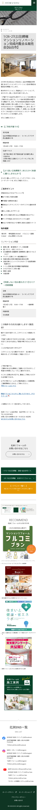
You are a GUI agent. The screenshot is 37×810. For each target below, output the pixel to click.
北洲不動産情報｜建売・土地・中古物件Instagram (18, 757)
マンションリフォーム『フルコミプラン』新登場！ (14, 563)
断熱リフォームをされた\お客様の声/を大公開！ (14, 669)
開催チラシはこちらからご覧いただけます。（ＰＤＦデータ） (18, 395)
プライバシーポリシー (18, 797)
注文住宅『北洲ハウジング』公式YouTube (20, 772)
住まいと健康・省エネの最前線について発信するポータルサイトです (18, 633)
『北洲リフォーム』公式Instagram (17, 761)
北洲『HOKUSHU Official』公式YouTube (19, 769)
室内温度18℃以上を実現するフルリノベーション (14, 598)
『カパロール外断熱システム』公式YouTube (21, 781)
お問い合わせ (18, 800)
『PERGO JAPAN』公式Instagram (16, 764)
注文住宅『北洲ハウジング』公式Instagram (19, 753)
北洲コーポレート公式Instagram (16, 750)
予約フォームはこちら (8, 386)
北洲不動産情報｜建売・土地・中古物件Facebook (18, 741)
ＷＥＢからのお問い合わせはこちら (13, 419)
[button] (34, 3)
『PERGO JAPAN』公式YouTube (17, 778)
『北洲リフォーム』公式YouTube (17, 775)
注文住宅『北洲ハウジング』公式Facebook (19, 737)
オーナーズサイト (8, 792)
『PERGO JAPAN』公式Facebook (16, 745)
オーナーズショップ (25, 792)
